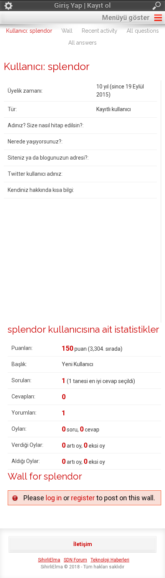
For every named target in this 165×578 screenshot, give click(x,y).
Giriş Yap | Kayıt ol (82, 5)
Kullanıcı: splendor (29, 31)
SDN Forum (75, 560)
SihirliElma (49, 560)
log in (54, 498)
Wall (67, 31)
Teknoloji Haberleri (110, 560)
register (83, 498)
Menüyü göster (126, 17)
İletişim (82, 544)
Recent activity (99, 31)
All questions (143, 31)
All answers (82, 43)
